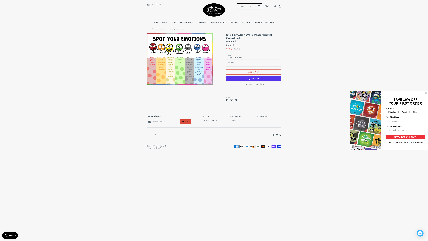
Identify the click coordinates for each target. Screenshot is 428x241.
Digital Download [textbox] (235, 58)
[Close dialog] (426, 93)
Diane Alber (231, 45)
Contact (233, 120)
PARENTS (234, 22)
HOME (156, 22)
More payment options (254, 84)
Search (206, 116)
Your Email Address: (394, 126)
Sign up (185, 121)
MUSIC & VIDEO (186, 22)
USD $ (266, 6)
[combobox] (253, 56)
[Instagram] (279, 134)
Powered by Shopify (154, 148)
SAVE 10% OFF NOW (405, 137)
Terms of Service (210, 120)
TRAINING (257, 22)
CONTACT (246, 22)
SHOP (174, 22)
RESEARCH (269, 22)
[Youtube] (276, 134)
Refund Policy (262, 116)
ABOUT (165, 22)
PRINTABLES (202, 22)
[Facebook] (272, 134)
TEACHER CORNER (219, 22)
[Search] (259, 6)
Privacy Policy (235, 116)
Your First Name (392, 117)
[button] (231, 41)
